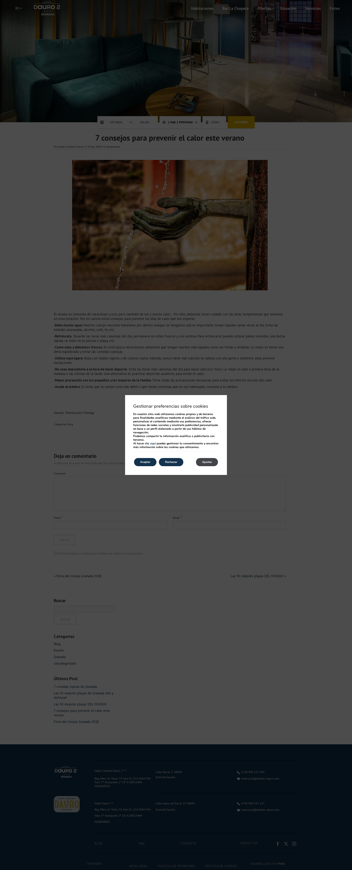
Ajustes (207, 462)
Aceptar (145, 462)
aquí (153, 443)
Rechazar (171, 462)
